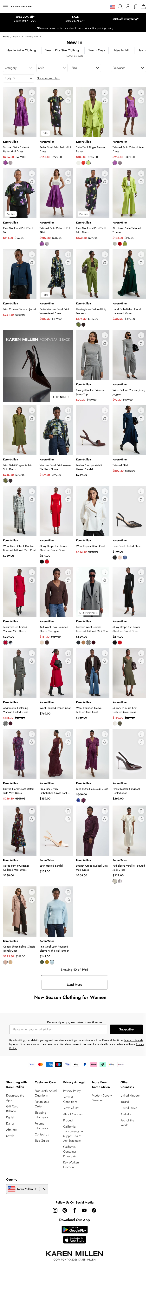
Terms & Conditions (70, 1099)
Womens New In (32, 36)
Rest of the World (127, 1122)
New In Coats (96, 50)
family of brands (133, 1040)
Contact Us (42, 1134)
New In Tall (121, 50)
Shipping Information (42, 1114)
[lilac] (120, 881)
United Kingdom (130, 1095)
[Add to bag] (32, 100)
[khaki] (5, 481)
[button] (112, 7)
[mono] (10, 642)
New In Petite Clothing (21, 50)
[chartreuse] (47, 962)
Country (11, 1179)
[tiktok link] (94, 1210)
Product (68, 1120)
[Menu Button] (5, 6)
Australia (125, 1114)
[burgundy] (93, 642)
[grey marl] (88, 642)
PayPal (10, 1117)
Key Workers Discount (71, 1164)
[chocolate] (83, 325)
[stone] (10, 962)
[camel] (83, 642)
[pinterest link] (64, 1210)
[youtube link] (84, 1210)
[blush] (120, 557)
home (6, 36)
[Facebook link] (74, 1210)
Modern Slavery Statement (102, 1097)
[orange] (83, 163)
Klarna (10, 1123)
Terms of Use (71, 1108)
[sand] (42, 642)
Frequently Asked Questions (46, 1093)
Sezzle (10, 1136)
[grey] (5, 723)
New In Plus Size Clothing (62, 50)
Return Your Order (42, 1104)
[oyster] (10, 163)
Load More (74, 984)
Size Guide (42, 1140)
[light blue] (52, 962)
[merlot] (10, 723)
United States (128, 1108)
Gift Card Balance (12, 1108)
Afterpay (11, 1129)
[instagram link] (55, 1210)
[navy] (125, 557)
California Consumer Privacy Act (70, 1151)
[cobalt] (78, 800)
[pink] (5, 163)
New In (16, 36)
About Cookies (72, 1114)
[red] (47, 561)
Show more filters (48, 78)
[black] (42, 561)
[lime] (88, 163)
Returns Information (42, 1125)
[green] (78, 325)
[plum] (10, 481)
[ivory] (78, 163)
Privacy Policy (72, 1091)
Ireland (124, 1101)
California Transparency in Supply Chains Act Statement (73, 1133)
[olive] (120, 723)
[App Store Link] (75, 1235)
